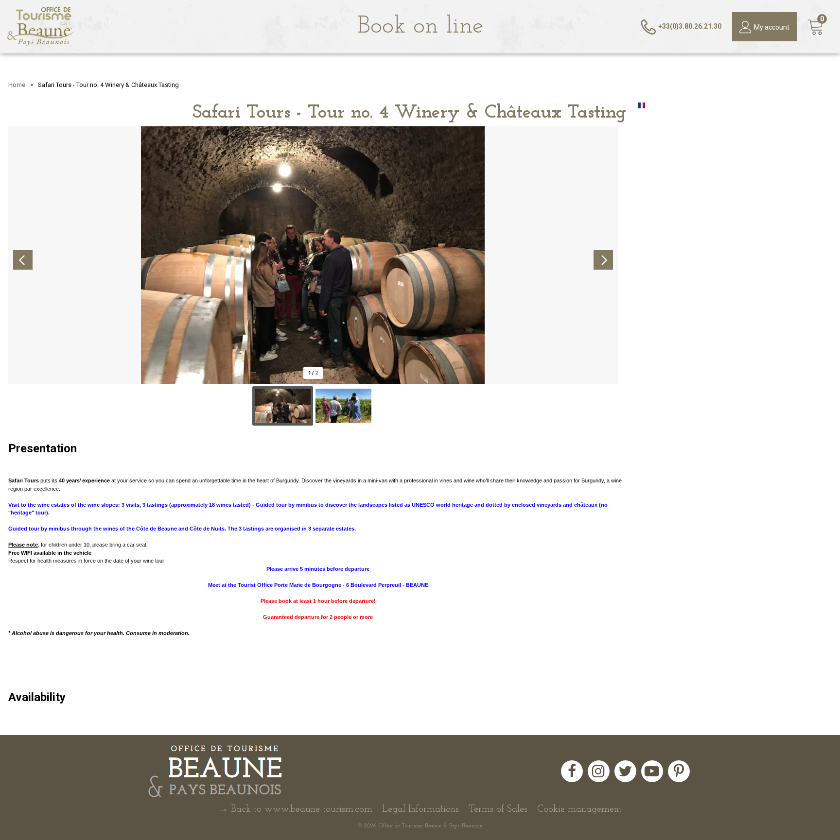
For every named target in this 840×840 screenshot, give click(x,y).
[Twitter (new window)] (625, 771)
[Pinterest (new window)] (679, 771)
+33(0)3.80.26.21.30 (689, 26)
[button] (815, 27)
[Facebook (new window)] (572, 771)
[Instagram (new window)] (599, 771)
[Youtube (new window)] (652, 771)
